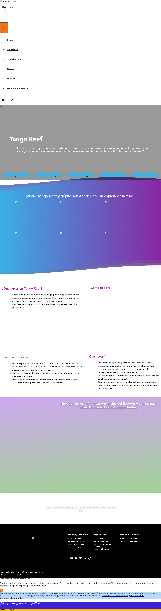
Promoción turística (17, 88)
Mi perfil (11, 79)
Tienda (10, 69)
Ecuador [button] (11, 40)
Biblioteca (12, 49)
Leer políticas (18, 598)
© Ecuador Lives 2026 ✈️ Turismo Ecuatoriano (22, 572)
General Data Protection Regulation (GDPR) (123, 595)
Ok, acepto (5, 598)
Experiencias (14, 59)
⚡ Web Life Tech (20, 575)
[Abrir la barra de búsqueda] (12, 7)
